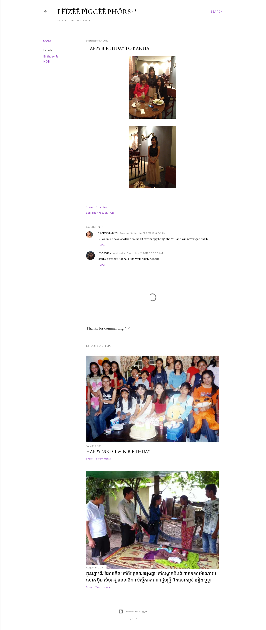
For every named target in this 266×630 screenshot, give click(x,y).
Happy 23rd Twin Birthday (118, 451)
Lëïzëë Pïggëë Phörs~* (97, 11)
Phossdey (104, 253)
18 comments (103, 458)
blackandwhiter (108, 233)
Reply (101, 244)
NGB (46, 61)
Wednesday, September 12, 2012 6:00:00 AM (138, 253)
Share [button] (47, 41)
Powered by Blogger (136, 611)
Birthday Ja (50, 56)
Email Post (101, 207)
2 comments (102, 587)
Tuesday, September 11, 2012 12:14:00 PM (143, 233)
